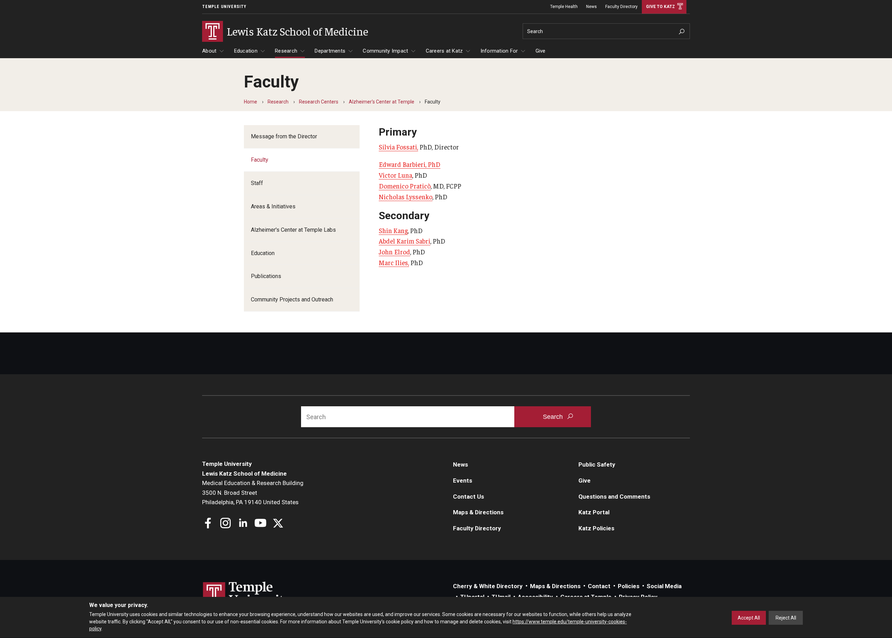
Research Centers (318, 102)
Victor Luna (395, 175)
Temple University (224, 6)
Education (245, 51)
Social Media (664, 586)
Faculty (259, 159)
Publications (266, 276)
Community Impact (385, 51)
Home (250, 102)
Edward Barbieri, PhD (409, 164)
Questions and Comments (614, 496)
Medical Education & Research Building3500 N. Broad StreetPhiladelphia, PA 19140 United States (252, 492)
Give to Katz (660, 6)
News (591, 6)
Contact (599, 586)
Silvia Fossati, (398, 147)
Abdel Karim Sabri (404, 241)
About (209, 51)
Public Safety (596, 464)
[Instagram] (226, 524)
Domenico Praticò (405, 186)
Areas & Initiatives (273, 206)
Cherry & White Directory (488, 586)
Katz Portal (593, 512)
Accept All (749, 618)
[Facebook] (208, 524)
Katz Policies (596, 528)
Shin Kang (393, 230)
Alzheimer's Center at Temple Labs (293, 229)
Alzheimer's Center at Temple (381, 102)
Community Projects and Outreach (292, 299)
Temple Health (564, 6)
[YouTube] (260, 524)
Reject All (786, 618)
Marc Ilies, (394, 262)
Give (541, 51)
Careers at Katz (444, 51)
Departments (330, 51)
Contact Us (468, 496)
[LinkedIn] (243, 524)
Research (286, 51)
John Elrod (394, 251)
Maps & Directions (478, 512)
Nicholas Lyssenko (405, 196)
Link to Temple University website (247, 595)
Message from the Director (284, 136)
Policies (628, 586)
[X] (278, 524)
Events (462, 480)
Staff (257, 183)
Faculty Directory (621, 6)
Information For (499, 51)
